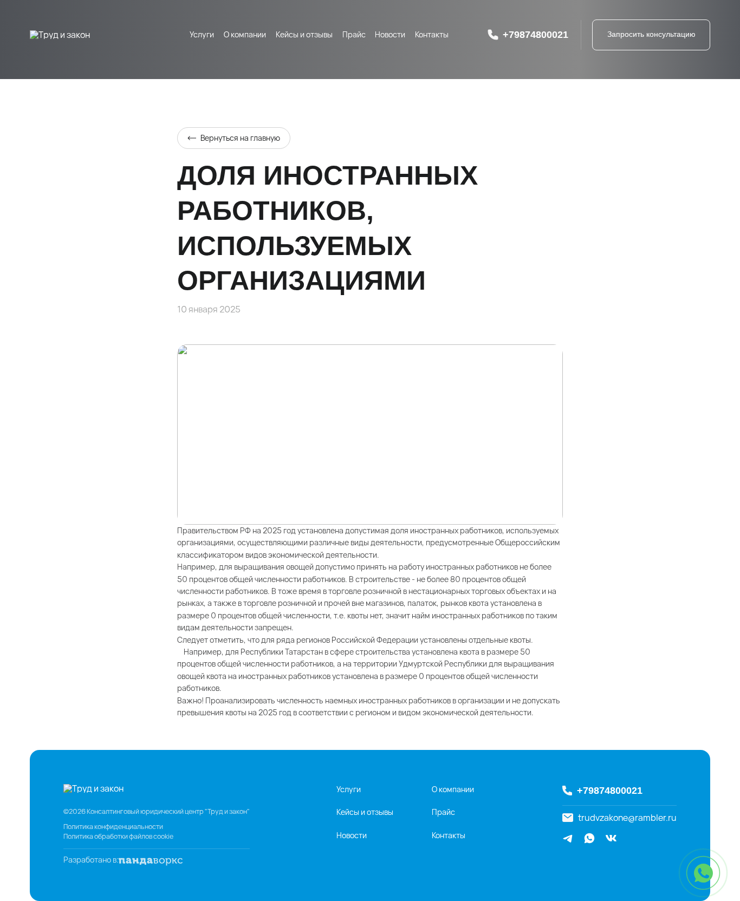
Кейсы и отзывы (304, 34)
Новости (390, 34)
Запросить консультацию (651, 34)
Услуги (202, 34)
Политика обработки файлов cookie (118, 836)
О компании (245, 34)
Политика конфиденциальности (113, 826)
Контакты (432, 34)
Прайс (354, 34)
